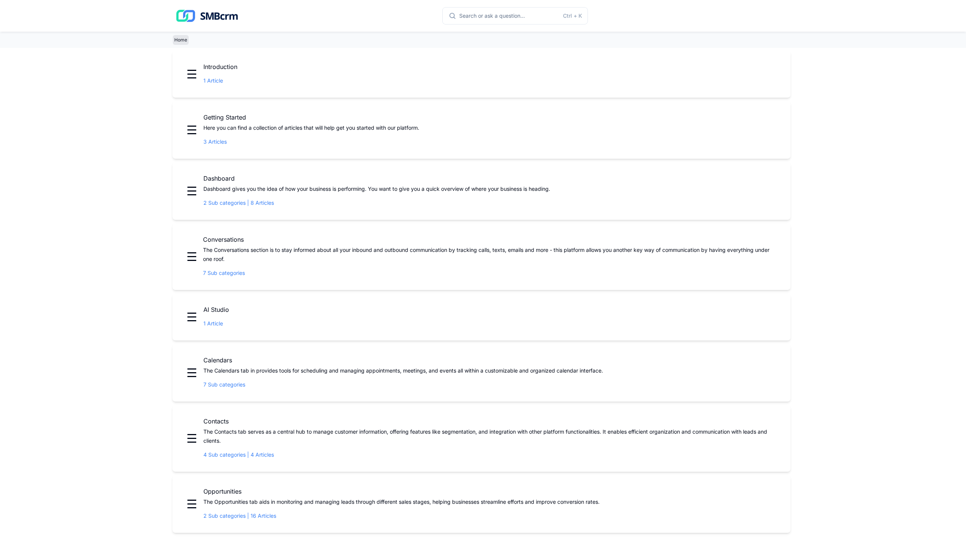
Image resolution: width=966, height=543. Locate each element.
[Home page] (207, 16)
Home (180, 40)
